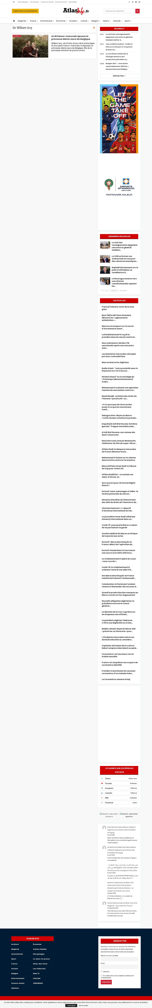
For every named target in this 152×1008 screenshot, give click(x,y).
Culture (84, 21)
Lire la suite (83, 1005)
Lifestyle (117, 21)
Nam (109, 827)
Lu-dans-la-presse (41, 959)
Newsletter (73, 2)
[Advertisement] (119, 723)
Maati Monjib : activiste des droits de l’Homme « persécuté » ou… (119, 397)
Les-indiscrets (39, 969)
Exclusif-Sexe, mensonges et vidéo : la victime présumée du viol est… (120, 492)
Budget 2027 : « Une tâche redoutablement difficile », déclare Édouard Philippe (117, 66)
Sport (127, 21)
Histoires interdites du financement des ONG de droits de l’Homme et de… (120, 501)
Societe (14, 969)
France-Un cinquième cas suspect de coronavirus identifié (120, 663)
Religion (95, 21)
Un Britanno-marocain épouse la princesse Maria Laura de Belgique (70, 37)
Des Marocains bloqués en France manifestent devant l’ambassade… (119, 576)
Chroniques (34, 2)
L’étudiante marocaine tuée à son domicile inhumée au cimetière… (118, 638)
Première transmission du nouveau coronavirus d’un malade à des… (118, 672)
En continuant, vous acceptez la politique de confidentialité (117, 977)
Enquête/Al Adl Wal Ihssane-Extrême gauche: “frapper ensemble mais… (119, 425)
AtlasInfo (106, 972)
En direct (16, 36)
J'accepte (71, 1005)
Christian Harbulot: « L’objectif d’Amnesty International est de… (117, 509)
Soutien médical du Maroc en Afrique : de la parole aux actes (120, 534)
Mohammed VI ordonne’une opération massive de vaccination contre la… (120, 388)
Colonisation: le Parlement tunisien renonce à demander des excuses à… (119, 585)
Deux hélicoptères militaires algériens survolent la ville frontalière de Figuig (121, 830)
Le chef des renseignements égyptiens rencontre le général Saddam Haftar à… (119, 37)
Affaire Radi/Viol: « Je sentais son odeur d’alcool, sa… (117, 475)
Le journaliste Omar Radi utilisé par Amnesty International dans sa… (118, 517)
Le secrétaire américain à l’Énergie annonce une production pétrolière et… (117, 57)
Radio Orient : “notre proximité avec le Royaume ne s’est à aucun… (120, 369)
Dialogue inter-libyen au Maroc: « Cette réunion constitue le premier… (120, 416)
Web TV (36, 973)
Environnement (61, 2)
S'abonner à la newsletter (25, 11)
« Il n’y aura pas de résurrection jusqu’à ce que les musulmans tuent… (117, 407)
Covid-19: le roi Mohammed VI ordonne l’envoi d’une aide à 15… (117, 568)
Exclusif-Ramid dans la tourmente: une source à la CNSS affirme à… (118, 551)
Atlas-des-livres (40, 964)
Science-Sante (17, 983)
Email (103, 963)
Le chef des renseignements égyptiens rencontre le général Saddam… (125, 246)
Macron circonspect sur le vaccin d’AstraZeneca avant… (118, 327)
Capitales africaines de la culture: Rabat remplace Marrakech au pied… (120, 646)
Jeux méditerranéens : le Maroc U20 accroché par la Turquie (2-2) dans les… (119, 47)
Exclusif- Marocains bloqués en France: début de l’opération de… (117, 543)
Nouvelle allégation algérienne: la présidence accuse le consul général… (118, 603)
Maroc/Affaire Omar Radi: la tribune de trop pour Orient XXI (119, 467)
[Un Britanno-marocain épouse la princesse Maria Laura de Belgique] (30, 46)
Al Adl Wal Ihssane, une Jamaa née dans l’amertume (118, 433)
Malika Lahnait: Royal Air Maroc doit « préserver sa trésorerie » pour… (119, 630)
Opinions (15, 988)
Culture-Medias (40, 949)
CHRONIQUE (38, 983)
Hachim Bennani (113, 903)
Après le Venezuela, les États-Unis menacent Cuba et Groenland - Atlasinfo (120, 885)
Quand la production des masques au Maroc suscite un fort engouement (120, 593)
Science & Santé (47, 2)
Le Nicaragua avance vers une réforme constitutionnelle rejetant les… (124, 282)
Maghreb (22, 21)
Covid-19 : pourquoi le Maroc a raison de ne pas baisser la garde (119, 526)
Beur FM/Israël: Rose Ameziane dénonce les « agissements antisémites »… (116, 317)
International (46, 21)
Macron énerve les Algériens (115, 362)
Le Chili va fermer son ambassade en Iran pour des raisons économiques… (125, 258)
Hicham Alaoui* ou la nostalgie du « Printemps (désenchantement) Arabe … (118, 379)
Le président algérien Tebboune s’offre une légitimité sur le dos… (117, 621)
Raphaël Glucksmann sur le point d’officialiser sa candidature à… (125, 270)
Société (73, 21)
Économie (60, 21)
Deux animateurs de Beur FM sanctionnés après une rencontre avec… (118, 345)
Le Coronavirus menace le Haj (116, 679)
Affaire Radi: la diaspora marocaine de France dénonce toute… (119, 450)
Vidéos (106, 21)
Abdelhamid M (113, 847)
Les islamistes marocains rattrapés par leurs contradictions (119, 355)
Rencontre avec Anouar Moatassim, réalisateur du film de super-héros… (119, 442)
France (33, 21)
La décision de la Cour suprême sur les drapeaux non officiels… (118, 613)
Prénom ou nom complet (109, 956)
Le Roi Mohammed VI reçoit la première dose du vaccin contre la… (119, 335)
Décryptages (23, 2)
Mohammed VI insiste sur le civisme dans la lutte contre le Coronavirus (119, 458)
